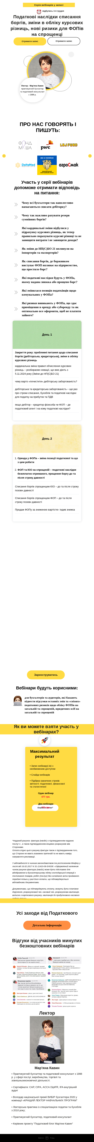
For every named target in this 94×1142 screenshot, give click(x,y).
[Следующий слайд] (90, 156)
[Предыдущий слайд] (4, 156)
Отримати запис (30, 41)
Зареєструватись (46, 674)
